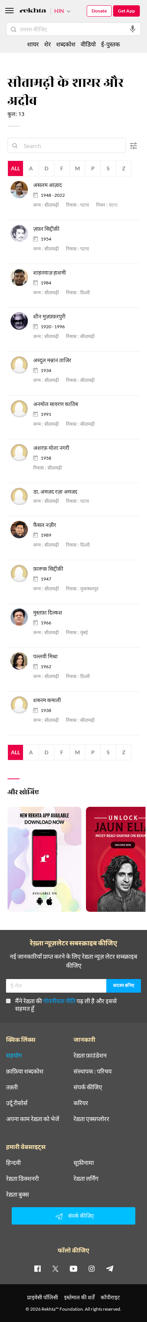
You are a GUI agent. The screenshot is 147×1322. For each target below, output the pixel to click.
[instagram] (92, 1268)
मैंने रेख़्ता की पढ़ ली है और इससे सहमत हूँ (66, 1004)
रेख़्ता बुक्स (17, 1194)
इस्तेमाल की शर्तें (79, 1297)
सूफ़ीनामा (84, 1163)
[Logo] (32, 11)
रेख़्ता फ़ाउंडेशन (90, 1055)
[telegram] (110, 1268)
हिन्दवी (13, 1163)
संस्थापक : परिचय (93, 1071)
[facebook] (37, 1268)
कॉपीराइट (110, 1297)
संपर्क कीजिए (88, 1087)
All (15, 168)
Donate (99, 11)
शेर (47, 44)
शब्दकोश (65, 44)
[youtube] (73, 1268)
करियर (81, 1103)
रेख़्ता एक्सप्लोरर (91, 1119)
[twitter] (55, 1268)
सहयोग (14, 1055)
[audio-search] (133, 29)
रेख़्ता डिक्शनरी (22, 1178)
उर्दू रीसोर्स (17, 1103)
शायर (33, 44)
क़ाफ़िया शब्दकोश (24, 1071)
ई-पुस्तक (110, 44)
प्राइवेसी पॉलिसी (42, 1297)
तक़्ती (12, 1087)
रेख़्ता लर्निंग (86, 1178)
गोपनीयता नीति (59, 1000)
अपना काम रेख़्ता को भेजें (32, 1119)
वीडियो (88, 44)
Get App (126, 11)
